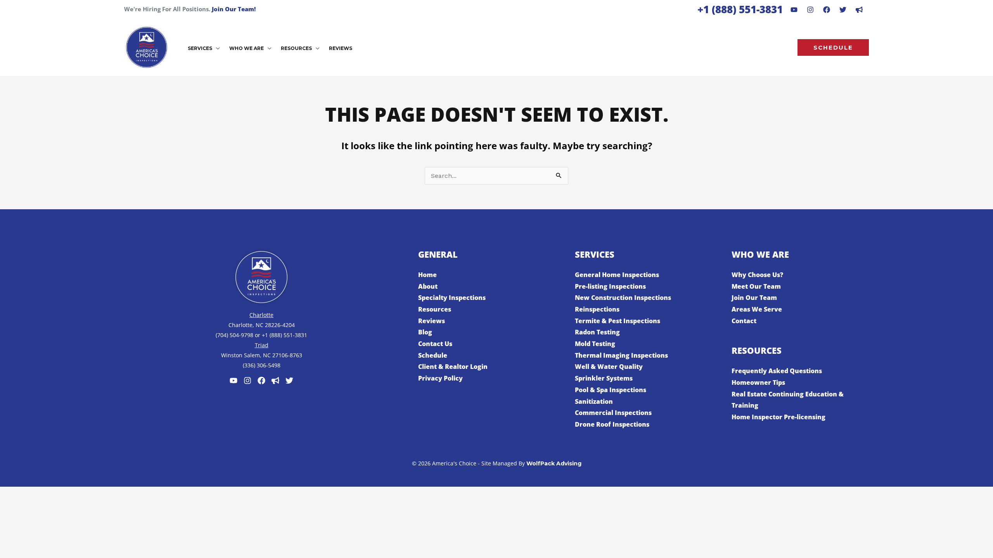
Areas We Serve (757, 309)
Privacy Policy (440, 378)
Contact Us (435, 343)
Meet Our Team (756, 286)
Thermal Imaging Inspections (621, 355)
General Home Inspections (617, 274)
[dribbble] (859, 9)
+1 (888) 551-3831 (740, 9)
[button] (216, 48)
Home (427, 274)
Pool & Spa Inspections (610, 390)
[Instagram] (810, 9)
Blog (425, 332)
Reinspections (597, 309)
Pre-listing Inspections (610, 286)
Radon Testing (597, 332)
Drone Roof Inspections (612, 424)
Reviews (431, 321)
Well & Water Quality (609, 366)
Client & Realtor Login (453, 366)
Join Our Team (754, 297)
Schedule (432, 355)
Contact (744, 321)
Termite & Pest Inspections (617, 321)
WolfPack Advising (553, 463)
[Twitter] (289, 380)
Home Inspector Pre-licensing (778, 417)
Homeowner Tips (758, 382)
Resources (434, 309)
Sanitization (594, 401)
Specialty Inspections (452, 297)
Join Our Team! (234, 9)
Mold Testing (595, 343)
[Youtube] (794, 9)
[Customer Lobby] (275, 380)
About (428, 286)
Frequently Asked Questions (777, 371)
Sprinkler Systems (604, 378)
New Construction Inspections (623, 297)
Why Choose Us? (757, 274)
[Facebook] (826, 9)
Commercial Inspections (613, 412)
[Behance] (842, 9)
